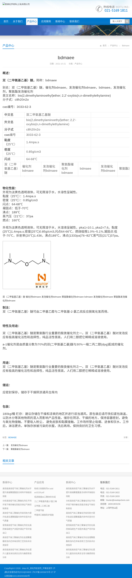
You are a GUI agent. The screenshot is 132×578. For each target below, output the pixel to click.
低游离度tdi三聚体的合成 (45, 497)
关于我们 (18, 21)
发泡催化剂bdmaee (19, 445)
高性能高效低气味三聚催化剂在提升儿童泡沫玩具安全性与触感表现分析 (17, 554)
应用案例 (46, 21)
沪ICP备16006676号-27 (42, 572)
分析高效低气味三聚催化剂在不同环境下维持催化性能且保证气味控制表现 (17, 505)
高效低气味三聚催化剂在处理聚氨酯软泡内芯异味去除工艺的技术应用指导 (17, 541)
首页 (6, 21)
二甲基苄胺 (39, 510)
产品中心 (32, 21)
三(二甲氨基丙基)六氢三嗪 (45, 501)
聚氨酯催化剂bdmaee (20, 449)
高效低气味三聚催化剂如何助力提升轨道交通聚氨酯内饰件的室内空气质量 (17, 517)
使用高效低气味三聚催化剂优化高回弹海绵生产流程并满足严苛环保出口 (17, 529)
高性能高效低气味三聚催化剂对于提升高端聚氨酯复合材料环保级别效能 (17, 492)
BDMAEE (12, 437)
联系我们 (74, 21)
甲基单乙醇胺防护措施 (44, 515)
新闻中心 (60, 21)
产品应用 (39, 482)
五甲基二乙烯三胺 (42, 506)
